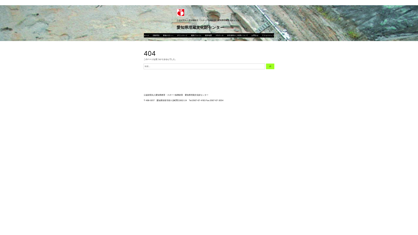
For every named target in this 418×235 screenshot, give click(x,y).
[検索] (270, 66)
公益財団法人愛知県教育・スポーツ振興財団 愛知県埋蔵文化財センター (209, 20)
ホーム (146, 35)
